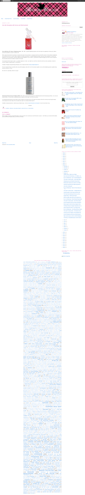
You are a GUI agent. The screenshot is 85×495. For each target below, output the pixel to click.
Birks (36, 275)
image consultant (40, 465)
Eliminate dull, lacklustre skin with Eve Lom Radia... (72, 182)
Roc (43, 395)
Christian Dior (30, 287)
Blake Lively (26, 276)
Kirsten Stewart (32, 341)
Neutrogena (35, 371)
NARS (24, 369)
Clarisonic (40, 288)
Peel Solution (53, 382)
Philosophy (50, 383)
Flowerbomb (33, 310)
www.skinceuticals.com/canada (34, 103)
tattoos (30, 489)
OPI (44, 375)
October (65, 169)
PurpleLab (58, 388)
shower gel (36, 483)
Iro (42, 324)
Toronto (40, 423)
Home (2, 18)
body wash (44, 440)
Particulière (26, 382)
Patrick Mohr (39, 382)
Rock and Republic (56, 395)
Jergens (41, 329)
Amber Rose (49, 265)
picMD (42, 477)
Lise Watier (31, 352)
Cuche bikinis (53, 292)
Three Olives (57, 421)
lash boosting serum (36, 466)
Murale (30, 367)
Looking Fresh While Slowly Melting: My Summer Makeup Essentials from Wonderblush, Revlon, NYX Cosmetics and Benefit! (73, 140)
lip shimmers (45, 467)
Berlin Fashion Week (33, 274)
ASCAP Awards (30, 263)
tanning (25, 489)
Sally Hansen (35, 400)
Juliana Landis (26, 334)
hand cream (35, 462)
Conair (58, 289)
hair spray (35, 461)
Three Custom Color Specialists (44, 421)
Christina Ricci (59, 287)
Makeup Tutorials (41, 357)
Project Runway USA (28, 388)
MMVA (55, 354)
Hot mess (25, 323)
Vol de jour (42, 431)
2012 (64, 242)
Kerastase (54, 339)
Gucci (33, 316)
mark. (60, 470)
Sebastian (59, 401)
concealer (26, 446)
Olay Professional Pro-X (48, 376)
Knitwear (54, 341)
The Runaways (26, 420)
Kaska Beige (41, 336)
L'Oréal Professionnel (50, 343)
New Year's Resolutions (48, 371)
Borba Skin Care (56, 276)
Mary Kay (40, 359)
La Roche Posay (33, 346)
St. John (33, 413)
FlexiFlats (27, 310)
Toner (40, 422)
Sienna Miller (37, 408)
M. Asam (39, 354)
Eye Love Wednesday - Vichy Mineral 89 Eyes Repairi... (73, 209)
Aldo (35, 264)
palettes (43, 476)
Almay (38, 265)
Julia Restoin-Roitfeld (55, 333)
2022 (64, 159)
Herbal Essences (57, 321)
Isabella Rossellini (56, 324)
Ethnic (45, 305)
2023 (64, 158)
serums (11, 108)
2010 (64, 245)
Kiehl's (31, 340)
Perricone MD (28, 383)
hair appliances (40, 459)
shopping (28, 483)
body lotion (34, 440)
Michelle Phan (34, 363)
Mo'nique (34, 365)
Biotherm (30, 275)
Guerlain (39, 316)
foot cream (57, 455)
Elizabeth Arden (39, 301)
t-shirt (43, 488)
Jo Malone (33, 330)
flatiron (50, 455)
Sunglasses (34, 415)
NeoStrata (26, 371)
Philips (43, 383)
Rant (58, 390)
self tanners (56, 481)
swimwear (37, 488)
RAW (59, 389)
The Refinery (57, 419)
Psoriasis (36, 388)
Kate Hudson (55, 336)
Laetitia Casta (50, 346)
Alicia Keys (33, 265)
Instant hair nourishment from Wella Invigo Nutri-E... (72, 184)
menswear (43, 472)
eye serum (26, 452)
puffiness (33, 481)
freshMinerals (28, 458)
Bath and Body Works (28, 273)
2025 (64, 154)
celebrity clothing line (36, 443)
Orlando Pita (34, 378)
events (46, 450)
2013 (64, 240)
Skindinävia (32, 409)
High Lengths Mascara (36, 322)
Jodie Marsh (49, 330)
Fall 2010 (57, 306)
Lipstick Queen (46, 351)
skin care (26, 484)
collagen (41, 445)
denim (24, 449)
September (66, 171)
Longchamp (27, 353)
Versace (47, 428)
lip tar (58, 467)
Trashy (35, 425)
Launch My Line (46, 347)
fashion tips (34, 455)
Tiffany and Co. (27, 422)
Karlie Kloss (35, 336)
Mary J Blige (33, 359)
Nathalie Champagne (33, 370)
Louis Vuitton (46, 353)
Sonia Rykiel (51, 410)
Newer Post (4, 142)
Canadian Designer (28, 281)
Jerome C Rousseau (49, 329)
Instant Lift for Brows (35, 324)
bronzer (30, 441)
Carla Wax (25, 282)
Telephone (27, 419)
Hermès (27, 322)
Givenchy (34, 313)
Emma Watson (31, 304)
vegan (45, 490)
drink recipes (38, 449)
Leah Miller (41, 348)
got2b (57, 458)
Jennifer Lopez (28, 329)
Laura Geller (54, 347)
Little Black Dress (42, 352)
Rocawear (49, 395)
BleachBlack (34, 276)
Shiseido (35, 406)
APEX (24, 263)
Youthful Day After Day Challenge (37, 434)
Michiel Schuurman (43, 363)
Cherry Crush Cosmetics (39, 286)
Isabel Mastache (47, 324)
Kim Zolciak (52, 340)
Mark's (58, 358)
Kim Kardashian (39, 340)
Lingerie (59, 349)
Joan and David (41, 330)
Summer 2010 (26, 415)
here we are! (64, 61)
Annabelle (49, 267)
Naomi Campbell (53, 369)
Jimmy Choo (26, 330)
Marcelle (35, 358)
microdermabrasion (54, 472)
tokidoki (58, 489)
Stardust (45, 413)
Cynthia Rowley (43, 293)
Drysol (36, 299)
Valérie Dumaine (45, 427)
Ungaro (47, 426)
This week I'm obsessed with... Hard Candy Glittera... (73, 179)
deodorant (30, 449)
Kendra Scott (46, 339)
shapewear (46, 482)
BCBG (47, 270)
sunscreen (30, 108)
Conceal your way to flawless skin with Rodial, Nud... (72, 212)
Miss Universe (51, 364)
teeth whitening (38, 489)
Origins (27, 378)
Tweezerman (56, 425)
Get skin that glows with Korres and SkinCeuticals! (15, 25)
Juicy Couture (44, 333)
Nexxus (39, 372)
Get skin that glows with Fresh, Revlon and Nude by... (73, 202)
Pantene (41, 381)
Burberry (45, 279)
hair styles (50, 461)
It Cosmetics (35, 325)
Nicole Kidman (46, 372)
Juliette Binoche (43, 334)
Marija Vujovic (52, 358)
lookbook (59, 469)
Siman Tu (44, 408)
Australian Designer (46, 269)
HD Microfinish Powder (28, 317)
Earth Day (54, 299)
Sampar (42, 400)
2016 (64, 235)
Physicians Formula (56, 384)
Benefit (48, 273)
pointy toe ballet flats (37, 478)
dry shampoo (46, 449)
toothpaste (33, 490)
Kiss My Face (40, 341)
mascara (31, 472)
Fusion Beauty (30, 311)
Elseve (24, 304)
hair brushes (49, 459)
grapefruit (26, 459)
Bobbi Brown (47, 276)
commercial (57, 445)
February (65, 228)
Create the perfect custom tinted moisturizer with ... (72, 192)
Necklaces (52, 370)
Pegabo (60, 382)
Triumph (40, 425)
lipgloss (33, 469)
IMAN (49, 323)
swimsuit (32, 488)
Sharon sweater (35, 405)
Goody (40, 315)
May (65, 223)
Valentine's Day (36, 427)
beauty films (53, 438)
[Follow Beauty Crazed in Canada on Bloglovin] (65, 68)
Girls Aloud (48, 312)
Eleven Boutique (55, 300)
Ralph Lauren (51, 390)
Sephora (45, 402)
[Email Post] (3, 107)
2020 (64, 163)
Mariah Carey (44, 358)
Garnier (54, 311)
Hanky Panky (45, 318)
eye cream (35, 451)
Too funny (54, 422)
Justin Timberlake (33, 335)
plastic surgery (56, 477)
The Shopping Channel (47, 420)
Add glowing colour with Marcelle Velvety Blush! (72, 181)
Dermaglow (57, 295)
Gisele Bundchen (56, 312)
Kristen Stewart (39, 342)
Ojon (35, 376)
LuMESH (26, 354)
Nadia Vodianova (31, 369)
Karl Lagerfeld (27, 336)
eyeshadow (38, 454)
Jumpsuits (58, 334)
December (66, 166)
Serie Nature (34, 404)
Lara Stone (30, 347)
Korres (7, 108)
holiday (49, 464)
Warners (31, 432)
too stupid (25, 490)
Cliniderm (58, 288)
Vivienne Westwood (29, 431)
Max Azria (41, 360)
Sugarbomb (58, 414)
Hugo (37, 323)
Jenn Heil (51, 328)
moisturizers (28, 473)
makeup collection (46, 470)
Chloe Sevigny (55, 286)
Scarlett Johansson (38, 401)
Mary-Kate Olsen (50, 359)
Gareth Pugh (47, 311)
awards (55, 437)
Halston (36, 318)
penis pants (58, 476)
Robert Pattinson (57, 394)
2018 (64, 232)
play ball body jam (27, 478)
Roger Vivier (54, 396)
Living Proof (51, 352)
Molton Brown (48, 365)
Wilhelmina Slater (27, 433)
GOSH (36, 311)
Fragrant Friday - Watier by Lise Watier (70, 174)
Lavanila (29, 348)
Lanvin (24, 347)
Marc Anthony (56, 357)
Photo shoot (28, 384)
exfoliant (54, 450)
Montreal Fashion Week (30, 366)
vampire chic (39, 490)
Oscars (56, 378)
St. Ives (28, 413)
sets (32, 482)
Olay (39, 376)
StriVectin (37, 414)
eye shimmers (36, 452)
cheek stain (42, 444)
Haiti (24, 318)
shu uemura (46, 483)
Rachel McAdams (34, 390)
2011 (64, 244)
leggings (58, 466)
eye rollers (56, 451)
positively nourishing (57, 478)
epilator (31, 450)
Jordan (24, 333)
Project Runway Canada (54, 387)
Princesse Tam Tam (31, 387)
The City (52, 419)
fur (43, 458)
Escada (25, 305)
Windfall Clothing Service (37, 433)
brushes (46, 441)
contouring (48, 446)
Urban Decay (26, 427)
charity (34, 444)
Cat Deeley (56, 282)
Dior (36, 297)
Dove (48, 298)
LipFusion (27, 351)
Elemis (49, 300)
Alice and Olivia (52, 264)
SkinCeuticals (24, 108)
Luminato (31, 354)
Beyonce (51, 274)
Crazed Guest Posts (8, 18)
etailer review (38, 450)
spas (55, 484)
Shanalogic (49, 404)
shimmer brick (53, 482)
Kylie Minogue (48, 342)
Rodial (47, 396)
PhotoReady (35, 384)
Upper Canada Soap (55, 426)
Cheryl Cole (48, 286)
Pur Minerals (43, 388)
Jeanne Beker (32, 328)
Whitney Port (57, 432)
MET (52, 354)
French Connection (52, 310)
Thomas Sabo (32, 421)
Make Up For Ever (28, 357)
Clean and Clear (49, 288)
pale (37, 476)
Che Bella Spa (30, 286)
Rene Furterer (56, 393)
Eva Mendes (56, 305)
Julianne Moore (34, 334)
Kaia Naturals (42, 335)
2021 (64, 161)
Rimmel (49, 394)
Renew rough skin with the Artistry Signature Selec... (72, 204)
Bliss (40, 276)
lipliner (43, 469)
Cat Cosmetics (49, 282)
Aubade (30, 269)
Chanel (40, 283)
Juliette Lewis (51, 334)
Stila (29, 414)
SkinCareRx (25, 409)
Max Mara (48, 360)
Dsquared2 (42, 299)
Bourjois (35, 277)
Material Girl (26, 360)
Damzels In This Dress (28, 294)
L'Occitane (56, 342)
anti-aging (47, 437)
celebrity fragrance (49, 443)
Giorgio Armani (40, 312)
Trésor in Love (48, 425)
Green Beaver (26, 316)
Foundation (40, 310)
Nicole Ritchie (54, 372)
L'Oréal (25, 343)
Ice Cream (58, 323)
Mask (57, 359)
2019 (64, 164)
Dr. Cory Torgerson (57, 298)
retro (39, 481)
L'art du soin (30, 345)
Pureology (51, 388)
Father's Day (39, 309)
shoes (60, 482)
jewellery (26, 466)
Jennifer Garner (58, 328)
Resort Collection (27, 394)
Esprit (29, 305)
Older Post (56, 142)
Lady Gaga (42, 346)
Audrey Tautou (37, 269)
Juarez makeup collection (33, 333)
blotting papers (36, 439)
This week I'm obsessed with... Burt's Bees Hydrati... (72, 200)
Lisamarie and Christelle (71, 31)
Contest (25, 291)
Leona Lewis (59, 348)
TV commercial (48, 416)
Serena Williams (26, 404)
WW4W (54, 431)
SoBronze (53, 409)
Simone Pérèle (50, 408)
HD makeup (38, 317)
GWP (42, 311)
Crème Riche (45, 292)
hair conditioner (38, 460)
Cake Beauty (32, 280)
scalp (43, 481)
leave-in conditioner (48, 466)
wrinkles (25, 493)
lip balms (26, 467)
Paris (47, 381)
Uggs (43, 426)
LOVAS (49, 345)
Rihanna (43, 394)
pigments (47, 477)
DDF (49, 293)
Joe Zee (55, 330)
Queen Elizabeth (34, 389)
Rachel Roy (43, 390)
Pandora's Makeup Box (30, 381)
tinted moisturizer (49, 489)
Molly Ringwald (40, 365)
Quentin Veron (49, 389)
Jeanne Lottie (40, 328)
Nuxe (40, 375)
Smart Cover (38, 409)
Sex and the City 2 (41, 404)
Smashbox (46, 409)
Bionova (25, 275)
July (65, 219)
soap (49, 484)
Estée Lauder (37, 305)
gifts (51, 458)
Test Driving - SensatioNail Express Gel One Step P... (73, 217)
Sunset (49, 415)
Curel (58, 292)
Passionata (32, 382)
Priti (38, 387)
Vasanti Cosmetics (30, 428)
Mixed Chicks (28, 365)
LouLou (40, 353)
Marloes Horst (26, 359)
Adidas (49, 263)
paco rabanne (30, 476)
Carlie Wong (31, 282)
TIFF (41, 416)
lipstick (50, 469)
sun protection (34, 487)
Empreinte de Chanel (39, 304)
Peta (34, 383)
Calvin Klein (41, 280)
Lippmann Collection (36, 351)
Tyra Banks (38, 426)
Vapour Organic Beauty (56, 427)
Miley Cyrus (29, 364)
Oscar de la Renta (47, 378)
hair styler (43, 461)
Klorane (48, 341)
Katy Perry (47, 337)
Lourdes (60, 353)
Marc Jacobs (26, 358)
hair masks (51, 460)
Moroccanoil (51, 366)
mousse (40, 473)
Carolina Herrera (40, 282)
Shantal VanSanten (56, 404)
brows (39, 441)
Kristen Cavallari (29, 342)
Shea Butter (48, 405)
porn (50, 478)
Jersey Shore (57, 329)
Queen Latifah (42, 389)
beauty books (43, 438)
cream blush (39, 447)
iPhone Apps (57, 464)
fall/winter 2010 (52, 454)
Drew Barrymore (29, 299)
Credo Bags (31, 292)
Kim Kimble (46, 340)
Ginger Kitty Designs (29, 312)
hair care (57, 459)
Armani (25, 269)
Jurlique (25, 335)
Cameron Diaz (49, 280)
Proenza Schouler (44, 387)
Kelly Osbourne (38, 339)
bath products (32, 438)
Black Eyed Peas (56, 275)
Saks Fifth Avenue (27, 400)
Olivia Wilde (31, 377)
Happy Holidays (53, 318)
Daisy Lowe (58, 293)
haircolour (58, 461)
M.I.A (43, 354)
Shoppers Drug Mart (54, 406)
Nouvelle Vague (33, 375)
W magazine (48, 431)
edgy (26, 450)
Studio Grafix (45, 414)
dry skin (53, 449)
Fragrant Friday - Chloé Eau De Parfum (70, 195)
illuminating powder (28, 465)
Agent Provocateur (57, 263)
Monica (54, 365)
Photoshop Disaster (44, 384)
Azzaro (42, 270)
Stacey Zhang (39, 413)
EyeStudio (37, 306)
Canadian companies (40, 281)
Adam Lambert (37, 263)
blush (44, 439)
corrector (56, 446)
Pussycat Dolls (26, 389)
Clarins (32, 288)
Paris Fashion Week (54, 381)
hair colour (26, 460)
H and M (58, 316)
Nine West (31, 373)
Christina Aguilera (49, 287)
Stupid (51, 414)
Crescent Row (39, 292)
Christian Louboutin (40, 287)
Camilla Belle (57, 280)
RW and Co (26, 390)
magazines (34, 470)
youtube (32, 493)
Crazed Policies (29, 18)
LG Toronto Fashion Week (40, 345)
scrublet (49, 481)
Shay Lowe (42, 405)
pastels (52, 476)
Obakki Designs (52, 375)
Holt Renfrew (54, 322)
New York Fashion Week (29, 372)
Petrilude (38, 383)
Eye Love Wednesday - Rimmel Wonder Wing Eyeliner (73, 199)
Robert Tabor (28, 395)
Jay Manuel (25, 328)
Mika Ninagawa (51, 363)
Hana (40, 318)
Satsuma (30, 401)
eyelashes (56, 452)
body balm (53, 439)
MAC (47, 354)
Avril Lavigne (36, 270)
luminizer (27, 470)
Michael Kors (26, 363)
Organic (60, 377)
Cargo (49, 281)
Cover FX (46, 291)
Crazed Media (23, 18)
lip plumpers (36, 467)
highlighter (40, 464)
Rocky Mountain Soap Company (30, 396)
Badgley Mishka (53, 270)
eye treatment (47, 452)
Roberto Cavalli (36, 395)
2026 (64, 153)
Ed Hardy (30, 300)
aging (40, 437)
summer (25, 487)
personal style (35, 477)
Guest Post (47, 316)
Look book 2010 (33, 353)
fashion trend (42, 455)
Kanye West (50, 335)
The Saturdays (34, 420)
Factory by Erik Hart (48, 306)
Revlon (36, 394)
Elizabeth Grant (50, 301)
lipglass (25, 469)
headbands (33, 464)
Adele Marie (43, 263)
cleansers (50, 444)
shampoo (38, 482)
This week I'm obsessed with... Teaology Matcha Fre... (73, 190)
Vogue (36, 431)
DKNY (52, 293)
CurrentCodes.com (27, 293)
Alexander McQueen (42, 264)
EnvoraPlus (47, 304)
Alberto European (28, 264)
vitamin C (51, 490)
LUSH (53, 345)
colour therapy (48, 445)
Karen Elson (57, 335)
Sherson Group (27, 406)
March (65, 226)
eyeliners (26, 454)
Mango (49, 357)
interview (58, 465)
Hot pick (32, 323)
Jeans (45, 328)
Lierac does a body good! (68, 186)
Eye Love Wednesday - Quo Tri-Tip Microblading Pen (72, 177)
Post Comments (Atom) (11, 144)
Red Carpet (55, 391)
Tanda (55, 416)
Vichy (53, 428)
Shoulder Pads (30, 408)
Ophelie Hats (44, 377)
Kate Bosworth (48, 336)
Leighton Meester (50, 348)
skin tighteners (36, 484)
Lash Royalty (38, 347)
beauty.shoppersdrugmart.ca (34, 64)
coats (35, 445)
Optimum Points (52, 377)
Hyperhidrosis (43, 323)
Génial (53, 316)
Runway (54, 397)
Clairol (26, 288)
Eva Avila (50, 305)
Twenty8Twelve (26, 426)
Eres (59, 304)
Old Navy (58, 376)
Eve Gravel (30, 306)
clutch (30, 445)
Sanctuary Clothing (49, 400)
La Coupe (60, 345)
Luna (36, 354)
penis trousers (26, 477)
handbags (25, 464)
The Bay (32, 419)
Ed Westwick (36, 300)
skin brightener (17, 108)
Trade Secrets (27, 425)
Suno (46, 415)
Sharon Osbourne (27, 405)
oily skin (43, 474)
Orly (40, 378)
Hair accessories (55, 317)
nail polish (50, 473)
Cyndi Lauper (35, 293)
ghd (46, 458)
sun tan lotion (45, 487)
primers (50, 479)
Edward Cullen (43, 300)
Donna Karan (33, 298)
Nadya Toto (39, 369)
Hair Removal (45, 317)
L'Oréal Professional (36, 343)
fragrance (35, 456)
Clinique (25, 289)
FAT (41, 306)
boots (52, 440)
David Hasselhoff (54, 294)
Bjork (40, 275)
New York (58, 371)
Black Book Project (47, 275)
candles (25, 443)
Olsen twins (38, 377)
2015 (64, 237)
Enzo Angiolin (54, 304)
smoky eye (43, 484)
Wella (35, 432)
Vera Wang (40, 428)
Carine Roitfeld (57, 281)
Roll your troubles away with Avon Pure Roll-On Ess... (73, 197)
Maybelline (55, 360)
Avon (27, 270)
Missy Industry (59, 364)
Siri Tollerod (57, 408)
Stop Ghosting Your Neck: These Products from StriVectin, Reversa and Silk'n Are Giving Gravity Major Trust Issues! (73, 145)
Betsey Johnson (44, 274)
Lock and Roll (59, 352)
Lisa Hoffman (55, 351)
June (65, 221)
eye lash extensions (46, 451)
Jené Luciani (35, 329)
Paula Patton (46, 382)
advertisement (33, 437)
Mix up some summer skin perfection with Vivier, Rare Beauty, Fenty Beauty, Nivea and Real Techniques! (73, 116)
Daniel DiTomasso (37, 294)
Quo (54, 389)
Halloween (29, 318)
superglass (25, 488)
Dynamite (48, 299)
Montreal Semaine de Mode (41, 366)
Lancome (56, 346)
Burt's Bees (53, 279)
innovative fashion (50, 465)
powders (27, 479)
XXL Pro (56, 433)
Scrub (47, 401)
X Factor (51, 433)
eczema (60, 449)
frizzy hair (36, 458)
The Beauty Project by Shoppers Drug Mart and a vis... (73, 205)
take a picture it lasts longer (53, 488)
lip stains (52, 467)
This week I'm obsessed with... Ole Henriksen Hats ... (73, 210)
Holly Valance (46, 322)
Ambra (55, 265)
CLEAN (24, 280)
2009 (64, 247)
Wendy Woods (42, 432)
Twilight (33, 426)
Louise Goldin (54, 353)
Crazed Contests (16, 18)
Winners (46, 433)
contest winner (37, 446)
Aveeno (60, 269)
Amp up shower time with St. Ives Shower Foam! (72, 207)
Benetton (25, 274)
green (31, 459)
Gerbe (60, 311)
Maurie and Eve (34, 360)
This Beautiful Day (66, 253)
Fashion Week (39, 307)
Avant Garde (54, 269)
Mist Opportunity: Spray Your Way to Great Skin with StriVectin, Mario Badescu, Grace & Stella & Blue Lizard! (74, 105)
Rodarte (42, 396)
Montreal (59, 365)
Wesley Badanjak (49, 432)
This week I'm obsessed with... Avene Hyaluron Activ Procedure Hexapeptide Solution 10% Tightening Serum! (74, 93)
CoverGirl (53, 291)
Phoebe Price (58, 383)
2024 (64, 156)
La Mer (26, 346)
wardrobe (57, 490)
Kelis (31, 339)
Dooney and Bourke (42, 298)
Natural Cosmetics (43, 370)
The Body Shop (42, 419)
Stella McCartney (53, 413)
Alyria (44, 265)
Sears (52, 401)
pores (45, 478)
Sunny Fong (40, 415)
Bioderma (57, 274)
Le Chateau (35, 348)
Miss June (44, 364)
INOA (53, 323)
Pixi (27, 385)
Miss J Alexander (37, 364)
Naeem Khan (45, 369)
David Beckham (46, 294)
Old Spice (25, 377)
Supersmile (55, 415)
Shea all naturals (56, 405)
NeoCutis (58, 370)
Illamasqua (26, 324)
